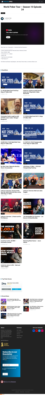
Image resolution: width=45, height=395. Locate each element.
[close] (32, 183)
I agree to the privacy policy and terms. (22, 204)
